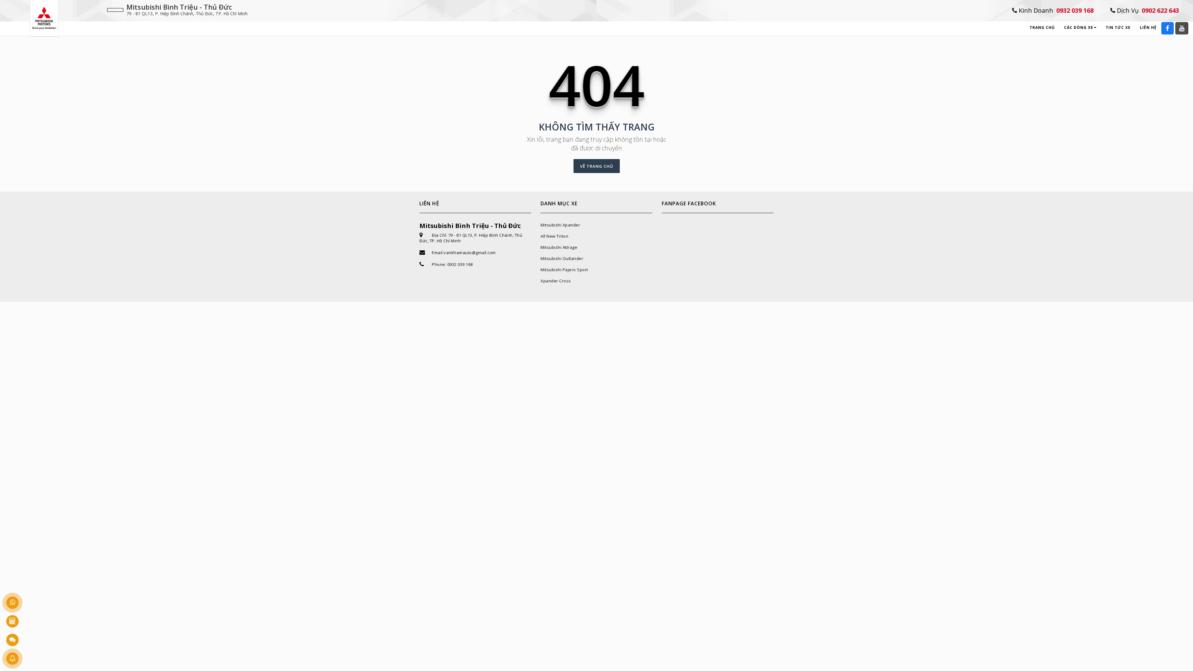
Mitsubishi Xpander (560, 225)
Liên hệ (1148, 27)
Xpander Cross (556, 281)
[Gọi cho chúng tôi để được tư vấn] (12, 602)
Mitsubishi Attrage (559, 247)
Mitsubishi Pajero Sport (564, 269)
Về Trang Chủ (596, 166)
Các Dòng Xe (1078, 27)
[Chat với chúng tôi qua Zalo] (12, 640)
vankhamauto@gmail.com (470, 252)
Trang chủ (1042, 27)
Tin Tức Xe (1118, 27)
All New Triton (554, 236)
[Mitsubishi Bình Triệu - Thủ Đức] (44, 18)
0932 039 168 (1055, 10)
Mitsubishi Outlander (562, 258)
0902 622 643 (1147, 10)
